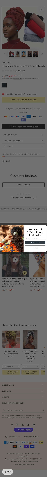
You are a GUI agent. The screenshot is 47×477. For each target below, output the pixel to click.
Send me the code (35, 242)
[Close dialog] (45, 226)
